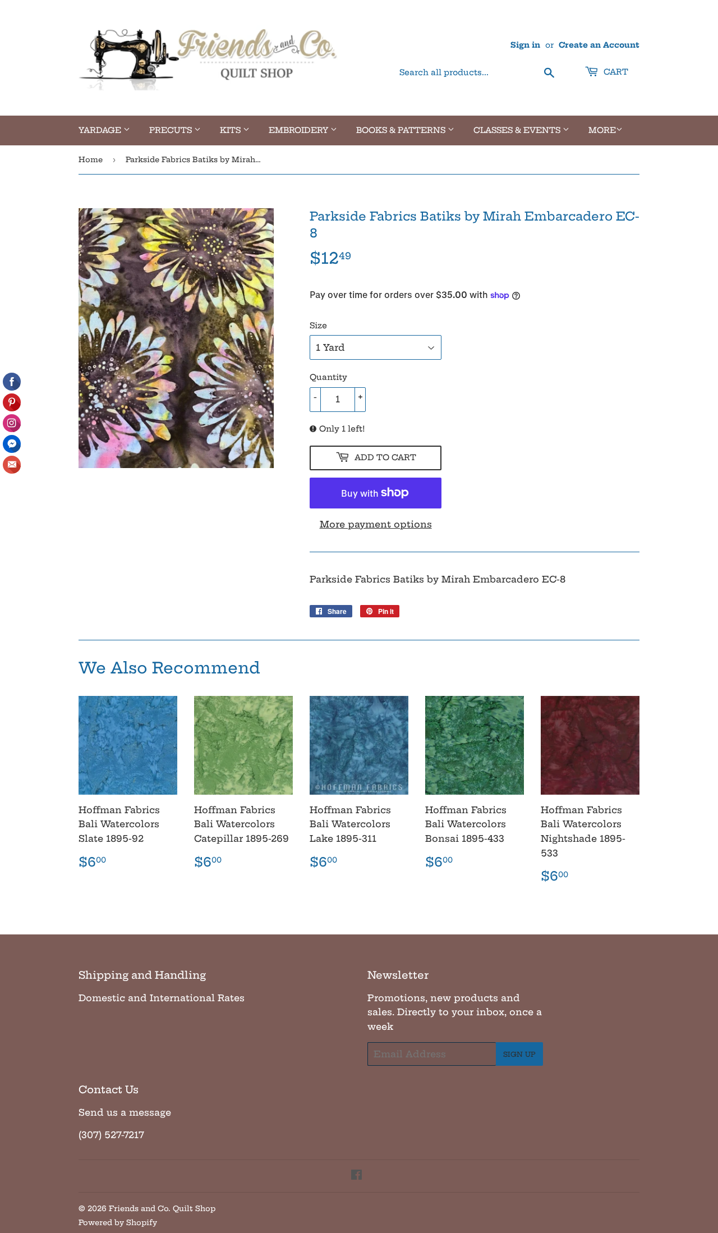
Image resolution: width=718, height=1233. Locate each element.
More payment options (376, 524)
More (602, 130)
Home (91, 159)
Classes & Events (518, 130)
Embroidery (299, 130)
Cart (614, 72)
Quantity (328, 377)
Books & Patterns (402, 130)
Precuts (171, 130)
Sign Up (519, 1054)
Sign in (525, 45)
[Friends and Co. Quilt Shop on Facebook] (356, 1175)
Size (318, 325)
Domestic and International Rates (162, 997)
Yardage (101, 130)
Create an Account (599, 45)
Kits (231, 130)
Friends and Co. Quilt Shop (162, 1208)
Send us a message (125, 1112)
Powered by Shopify (118, 1222)
